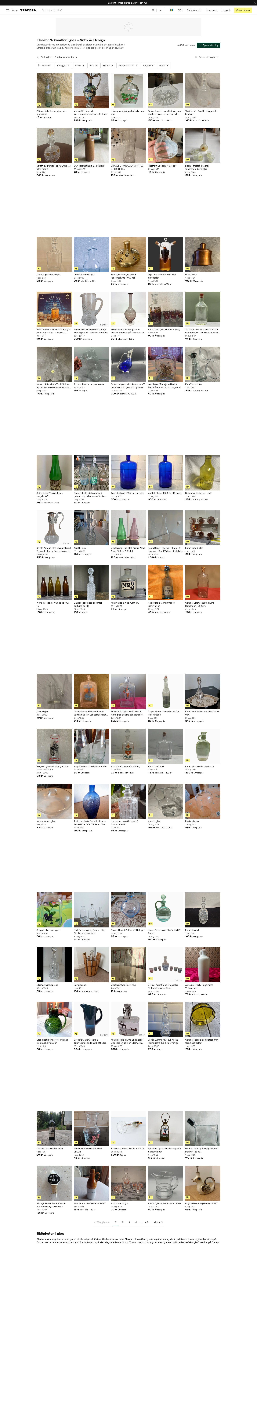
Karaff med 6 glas (194, 548)
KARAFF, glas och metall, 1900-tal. (128, 1148)
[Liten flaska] (202, 254)
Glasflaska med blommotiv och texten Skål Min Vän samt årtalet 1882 (90, 713)
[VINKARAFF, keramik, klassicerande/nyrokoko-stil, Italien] (91, 90)
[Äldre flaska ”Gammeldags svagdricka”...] (54, 472)
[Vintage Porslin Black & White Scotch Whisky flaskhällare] (54, 1183)
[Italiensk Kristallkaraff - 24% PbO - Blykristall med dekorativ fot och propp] (54, 364)
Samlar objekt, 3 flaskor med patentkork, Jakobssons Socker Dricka (89, 495)
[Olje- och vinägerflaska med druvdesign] (165, 254)
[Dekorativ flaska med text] (202, 472)
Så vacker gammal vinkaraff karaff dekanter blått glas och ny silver (128, 386)
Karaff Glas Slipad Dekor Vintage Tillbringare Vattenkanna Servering (91, 331)
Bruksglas (45, 57)
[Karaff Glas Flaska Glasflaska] (202, 746)
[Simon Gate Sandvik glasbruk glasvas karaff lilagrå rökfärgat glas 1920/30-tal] (128, 309)
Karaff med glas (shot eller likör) (164, 329)
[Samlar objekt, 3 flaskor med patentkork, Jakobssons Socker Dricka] (91, 472)
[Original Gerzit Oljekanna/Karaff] (202, 1183)
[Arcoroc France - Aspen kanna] (91, 364)
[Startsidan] (28, 10)
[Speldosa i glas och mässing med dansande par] (165, 1128)
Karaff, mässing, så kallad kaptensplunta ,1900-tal (123, 276)
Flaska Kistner (192, 821)
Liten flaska (191, 274)
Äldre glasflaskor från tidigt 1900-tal (53, 604)
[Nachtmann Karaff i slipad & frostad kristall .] (128, 801)
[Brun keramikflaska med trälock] (91, 145)
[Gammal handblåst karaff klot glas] (128, 909)
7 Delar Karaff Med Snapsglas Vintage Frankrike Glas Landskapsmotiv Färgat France (163, 987)
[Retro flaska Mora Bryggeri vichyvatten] (165, 582)
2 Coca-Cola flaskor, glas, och (51, 111)
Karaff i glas (80, 548)
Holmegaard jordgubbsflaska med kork (127, 112)
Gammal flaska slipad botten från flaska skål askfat (201, 1041)
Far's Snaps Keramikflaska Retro (89, 1203)
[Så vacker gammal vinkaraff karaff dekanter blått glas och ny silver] (128, 364)
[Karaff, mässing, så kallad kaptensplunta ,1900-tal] (128, 254)
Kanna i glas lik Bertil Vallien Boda (164, 1203)
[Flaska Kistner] (202, 801)
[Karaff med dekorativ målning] (128, 746)
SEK (180, 10)
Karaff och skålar (193, 384)
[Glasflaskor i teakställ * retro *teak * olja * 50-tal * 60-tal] (128, 527)
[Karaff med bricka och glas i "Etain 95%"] (202, 691)
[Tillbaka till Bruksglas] (38, 57)
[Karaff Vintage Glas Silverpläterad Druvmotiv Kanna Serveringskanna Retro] (54, 527)
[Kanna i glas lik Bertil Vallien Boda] (165, 1183)
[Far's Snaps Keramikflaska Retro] (91, 1183)
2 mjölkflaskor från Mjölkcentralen (90, 766)
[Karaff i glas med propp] (54, 254)
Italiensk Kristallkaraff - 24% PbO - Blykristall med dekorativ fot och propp (53, 386)
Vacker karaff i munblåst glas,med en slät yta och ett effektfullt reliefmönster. (164, 113)
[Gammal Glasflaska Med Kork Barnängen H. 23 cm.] (202, 582)
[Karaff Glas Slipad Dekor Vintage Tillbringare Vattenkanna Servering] (91, 309)
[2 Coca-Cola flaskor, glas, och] (54, 90)
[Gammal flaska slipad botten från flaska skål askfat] (202, 1019)
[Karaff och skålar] (202, 364)
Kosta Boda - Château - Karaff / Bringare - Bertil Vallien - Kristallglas (165, 549)
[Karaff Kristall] (202, 909)
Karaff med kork (156, 766)
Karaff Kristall (192, 930)
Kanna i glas (42, 711)
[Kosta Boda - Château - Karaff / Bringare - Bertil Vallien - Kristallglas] (165, 527)
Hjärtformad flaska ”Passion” (162, 166)
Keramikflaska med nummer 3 (125, 603)
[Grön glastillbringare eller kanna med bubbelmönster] (54, 1019)
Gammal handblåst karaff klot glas (128, 930)
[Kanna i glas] (54, 691)
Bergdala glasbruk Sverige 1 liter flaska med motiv (53, 768)
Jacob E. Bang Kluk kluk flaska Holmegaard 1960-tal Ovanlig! (163, 1041)
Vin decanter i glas (46, 821)
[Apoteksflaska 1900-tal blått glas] (128, 472)
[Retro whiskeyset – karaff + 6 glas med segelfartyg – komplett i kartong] (54, 309)
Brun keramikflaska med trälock (89, 166)
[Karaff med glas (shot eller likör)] (165, 309)
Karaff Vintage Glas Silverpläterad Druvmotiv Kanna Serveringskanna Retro (54, 550)
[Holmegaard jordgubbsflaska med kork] (128, 90)
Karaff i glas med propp (48, 274)
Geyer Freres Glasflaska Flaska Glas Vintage (163, 713)
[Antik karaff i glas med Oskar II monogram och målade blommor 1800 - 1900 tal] (128, 691)
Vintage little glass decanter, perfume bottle (88, 604)
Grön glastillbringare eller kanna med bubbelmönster (52, 1041)
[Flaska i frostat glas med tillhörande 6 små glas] (202, 145)
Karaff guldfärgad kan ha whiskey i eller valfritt (54, 167)
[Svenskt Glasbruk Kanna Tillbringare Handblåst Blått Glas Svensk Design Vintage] (91, 1019)
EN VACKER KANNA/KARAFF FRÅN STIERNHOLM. (127, 167)
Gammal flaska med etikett (50, 1148)
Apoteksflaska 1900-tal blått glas (127, 493)
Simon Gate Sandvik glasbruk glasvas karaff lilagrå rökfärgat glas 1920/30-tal (128, 331)
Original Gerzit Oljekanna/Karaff (201, 1203)
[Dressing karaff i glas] (91, 254)
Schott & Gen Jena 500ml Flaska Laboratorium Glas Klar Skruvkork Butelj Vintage (201, 331)
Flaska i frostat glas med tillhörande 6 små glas (197, 167)
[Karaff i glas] (91, 527)
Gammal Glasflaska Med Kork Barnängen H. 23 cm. (199, 604)
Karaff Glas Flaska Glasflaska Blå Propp (164, 931)
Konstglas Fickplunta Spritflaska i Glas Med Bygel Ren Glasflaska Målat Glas (127, 1041)
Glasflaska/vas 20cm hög (123, 985)
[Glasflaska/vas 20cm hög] (128, 964)
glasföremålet (201, 1242)
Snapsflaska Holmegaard (49, 930)
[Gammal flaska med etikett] (54, 1128)
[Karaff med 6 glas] (202, 527)
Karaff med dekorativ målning (125, 766)
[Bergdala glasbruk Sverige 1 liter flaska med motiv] (54, 746)
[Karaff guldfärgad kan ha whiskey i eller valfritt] (54, 145)
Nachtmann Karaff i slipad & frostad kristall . (124, 823)
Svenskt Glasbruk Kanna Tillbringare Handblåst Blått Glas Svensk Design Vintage (90, 1041)
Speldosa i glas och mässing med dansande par (164, 1150)
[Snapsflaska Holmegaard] (54, 909)
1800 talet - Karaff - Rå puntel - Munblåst (201, 112)
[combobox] (98, 10)
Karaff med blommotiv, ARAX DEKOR (88, 1150)
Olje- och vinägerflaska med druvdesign (162, 276)
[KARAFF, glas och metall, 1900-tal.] (128, 1128)
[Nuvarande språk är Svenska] (171, 10)
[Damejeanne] (91, 964)
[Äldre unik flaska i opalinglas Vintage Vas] (202, 964)
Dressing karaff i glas (84, 274)
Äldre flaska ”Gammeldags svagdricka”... (50, 494)
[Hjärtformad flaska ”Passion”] (165, 145)
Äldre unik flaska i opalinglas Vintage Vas (199, 986)
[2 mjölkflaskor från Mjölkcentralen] (91, 746)
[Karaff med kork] (165, 746)
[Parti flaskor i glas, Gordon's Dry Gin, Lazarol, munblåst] (91, 909)
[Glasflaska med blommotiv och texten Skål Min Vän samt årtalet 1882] (91, 691)
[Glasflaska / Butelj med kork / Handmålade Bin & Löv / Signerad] (165, 364)
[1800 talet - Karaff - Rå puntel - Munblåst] (202, 90)
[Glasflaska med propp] (54, 964)
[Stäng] (254, 2)
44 (146, 1222)
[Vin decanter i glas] (54, 801)
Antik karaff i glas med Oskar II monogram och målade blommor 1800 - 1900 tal (126, 713)
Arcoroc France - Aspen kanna (89, 384)
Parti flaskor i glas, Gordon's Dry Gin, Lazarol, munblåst (90, 931)
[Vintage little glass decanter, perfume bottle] (91, 582)
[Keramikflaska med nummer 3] (128, 582)
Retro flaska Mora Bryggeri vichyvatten (161, 604)
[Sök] (153, 10)
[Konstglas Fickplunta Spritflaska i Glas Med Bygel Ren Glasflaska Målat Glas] (128, 1019)
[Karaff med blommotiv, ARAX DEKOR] (91, 1128)
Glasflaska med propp (47, 985)
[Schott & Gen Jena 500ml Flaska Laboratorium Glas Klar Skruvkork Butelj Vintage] (202, 309)
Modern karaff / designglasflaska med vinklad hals (201, 1150)
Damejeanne (80, 985)
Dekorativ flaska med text (198, 493)
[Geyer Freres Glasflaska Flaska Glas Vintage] (165, 691)
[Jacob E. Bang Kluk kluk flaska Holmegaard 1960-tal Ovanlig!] (165, 1019)
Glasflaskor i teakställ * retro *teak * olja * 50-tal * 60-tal (128, 549)
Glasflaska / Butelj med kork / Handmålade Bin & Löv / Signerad (164, 386)
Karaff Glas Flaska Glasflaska (199, 766)
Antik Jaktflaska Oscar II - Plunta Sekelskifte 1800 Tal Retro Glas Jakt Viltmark (90, 823)
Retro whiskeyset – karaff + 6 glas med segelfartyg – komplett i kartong (54, 331)
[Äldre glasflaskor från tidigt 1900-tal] (54, 582)
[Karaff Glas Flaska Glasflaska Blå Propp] (165, 909)
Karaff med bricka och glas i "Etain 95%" (202, 713)
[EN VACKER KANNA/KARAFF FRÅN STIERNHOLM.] (128, 145)
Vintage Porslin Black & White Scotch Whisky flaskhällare (51, 1205)
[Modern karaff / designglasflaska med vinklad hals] (202, 1128)
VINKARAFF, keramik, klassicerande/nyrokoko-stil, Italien (91, 112)
